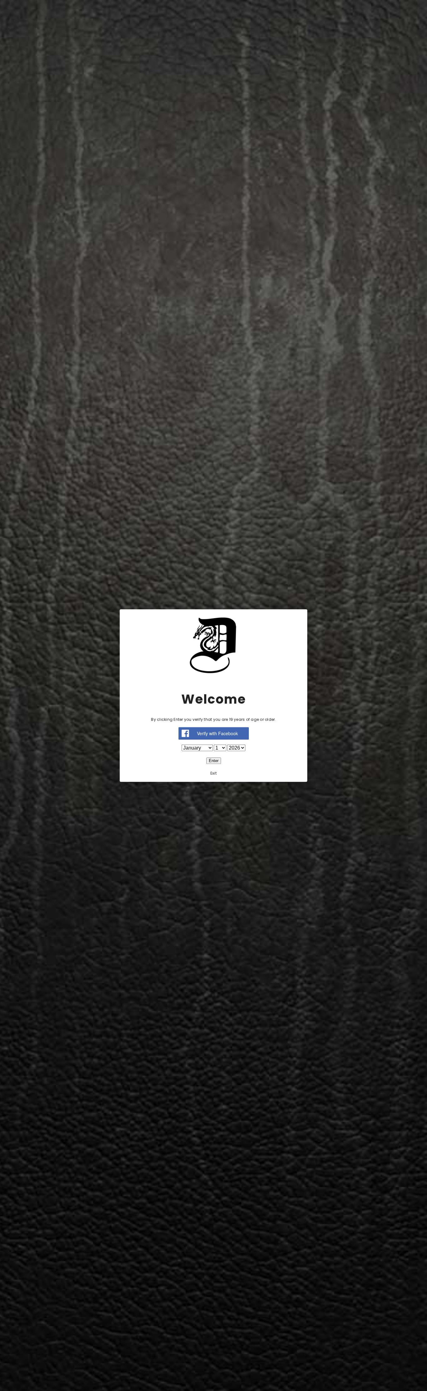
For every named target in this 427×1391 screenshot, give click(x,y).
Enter (214, 760)
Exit (213, 773)
